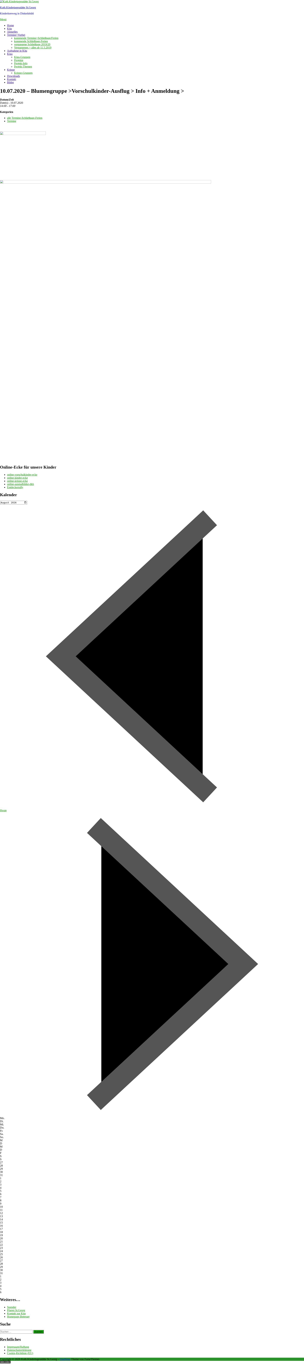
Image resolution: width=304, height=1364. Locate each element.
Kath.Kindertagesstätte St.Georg (18, 7)
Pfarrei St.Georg (16, 1310)
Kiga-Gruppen (22, 57)
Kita (9, 28)
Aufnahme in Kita (17, 50)
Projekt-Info (20, 63)
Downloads (13, 76)
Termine (11, 121)
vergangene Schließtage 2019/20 (32, 44)
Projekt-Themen (23, 66)
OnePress (65, 1359)
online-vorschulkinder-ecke (22, 474)
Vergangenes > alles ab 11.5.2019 (32, 47)
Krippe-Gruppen (23, 72)
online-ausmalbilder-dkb (20, 484)
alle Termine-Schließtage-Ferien (24, 117)
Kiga (9, 53)
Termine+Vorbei (16, 34)
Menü (3, 19)
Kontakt (11, 79)
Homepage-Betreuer (18, 1316)
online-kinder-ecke (17, 477)
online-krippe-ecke (17, 480)
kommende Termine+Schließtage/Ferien (36, 38)
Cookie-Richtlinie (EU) (20, 1353)
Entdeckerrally (15, 487)
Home (10, 25)
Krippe (11, 69)
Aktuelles (12, 31)
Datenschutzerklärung (19, 1350)
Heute (3, 810)
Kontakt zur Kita (16, 1313)
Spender (11, 1307)
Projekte (18, 60)
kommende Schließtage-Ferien (31, 41)
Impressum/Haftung (18, 1346)
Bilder (10, 82)
